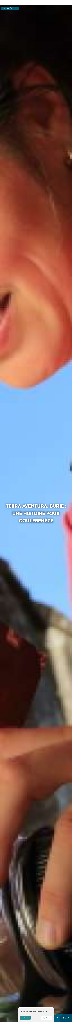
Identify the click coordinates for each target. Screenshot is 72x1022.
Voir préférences (46, 1018)
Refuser (35, 1018)
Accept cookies (25, 1018)
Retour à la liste (10, 8)
